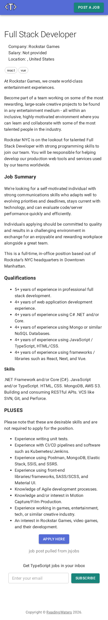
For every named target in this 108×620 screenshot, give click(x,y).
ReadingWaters (59, 612)
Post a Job (89, 7)
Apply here (54, 539)
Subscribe (85, 578)
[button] (11, 70)
